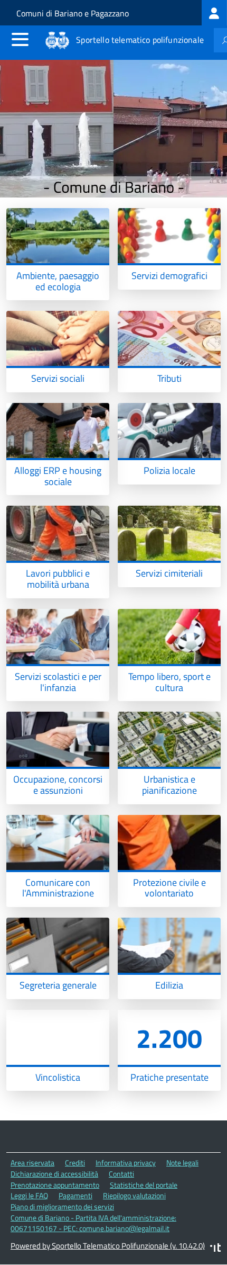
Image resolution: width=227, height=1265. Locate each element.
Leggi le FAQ (29, 1195)
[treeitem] (214, 12)
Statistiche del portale (143, 1184)
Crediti (75, 1162)
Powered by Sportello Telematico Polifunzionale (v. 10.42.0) (108, 1246)
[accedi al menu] (20, 39)
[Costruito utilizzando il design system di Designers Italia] (215, 1248)
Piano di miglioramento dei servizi (62, 1206)
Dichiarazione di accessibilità (54, 1173)
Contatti (121, 1173)
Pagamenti (75, 1195)
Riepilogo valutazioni (134, 1195)
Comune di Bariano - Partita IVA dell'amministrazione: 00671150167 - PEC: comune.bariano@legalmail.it (93, 1223)
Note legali (182, 1162)
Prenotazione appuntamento (55, 1184)
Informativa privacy (126, 1162)
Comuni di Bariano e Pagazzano (72, 13)
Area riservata (32, 1162)
